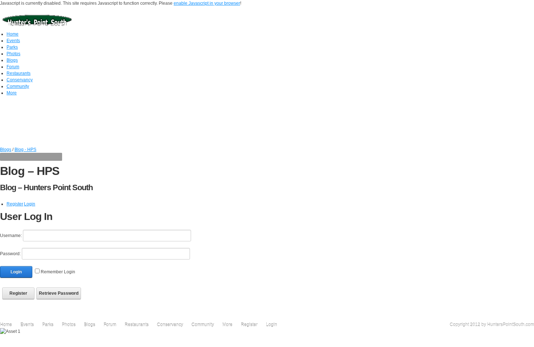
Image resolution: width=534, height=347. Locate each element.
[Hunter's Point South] (37, 19)
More (227, 324)
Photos (69, 324)
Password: (10, 253)
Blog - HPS (25, 149)
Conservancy (170, 324)
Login (29, 204)
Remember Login (58, 271)
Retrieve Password (58, 293)
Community (202, 324)
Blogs (5, 149)
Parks (47, 324)
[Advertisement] (267, 130)
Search (529, 157)
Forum (110, 324)
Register (15, 204)
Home (6, 324)
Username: (11, 235)
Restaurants (137, 324)
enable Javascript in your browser (207, 3)
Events (27, 324)
